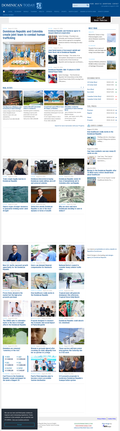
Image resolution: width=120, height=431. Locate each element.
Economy (18, 11)
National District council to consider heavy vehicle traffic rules (70, 267)
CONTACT (115, 4)
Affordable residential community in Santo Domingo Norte (74, 108)
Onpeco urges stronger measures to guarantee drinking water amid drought (15, 209)
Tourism (34, 11)
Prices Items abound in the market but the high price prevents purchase (13, 295)
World (26, 11)
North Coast (73, 11)
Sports (63, 11)
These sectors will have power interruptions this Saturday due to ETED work (70, 350)
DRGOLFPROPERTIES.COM (83, 428)
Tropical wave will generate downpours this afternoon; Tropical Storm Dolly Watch (69, 295)
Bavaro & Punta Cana (88, 11)
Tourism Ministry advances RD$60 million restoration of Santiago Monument (97, 64)
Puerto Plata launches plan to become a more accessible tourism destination (42, 378)
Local (10, 11)
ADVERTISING (107, 4)
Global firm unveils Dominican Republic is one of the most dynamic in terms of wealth (41, 209)
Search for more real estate (63, 126)
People (56, 11)
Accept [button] (19, 424)
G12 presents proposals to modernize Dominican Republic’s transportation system (71, 378)
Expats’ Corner (103, 11)
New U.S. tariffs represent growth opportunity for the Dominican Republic (15, 267)
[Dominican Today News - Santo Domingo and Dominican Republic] (21, 6)
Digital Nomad (8, 15)
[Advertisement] (43, 18)
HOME (92, 4)
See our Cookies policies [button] (20, 420)
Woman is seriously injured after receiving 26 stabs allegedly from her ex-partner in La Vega (43, 350)
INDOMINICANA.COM (83, 426)
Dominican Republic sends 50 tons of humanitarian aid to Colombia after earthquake (70, 181)
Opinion (49, 11)
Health (41, 11)
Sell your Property (78, 126)
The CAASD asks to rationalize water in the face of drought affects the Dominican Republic (14, 323)
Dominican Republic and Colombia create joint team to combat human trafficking (24, 35)
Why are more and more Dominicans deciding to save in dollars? (70, 209)
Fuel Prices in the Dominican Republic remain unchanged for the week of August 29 (14, 378)
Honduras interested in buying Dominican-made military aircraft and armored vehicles (43, 181)
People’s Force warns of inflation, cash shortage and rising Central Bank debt (97, 50)
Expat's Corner (36, 290)
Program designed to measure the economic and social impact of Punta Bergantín (43, 323)
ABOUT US (98, 4)
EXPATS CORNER (97, 126)
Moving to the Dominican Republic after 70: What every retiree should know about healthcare (101, 173)
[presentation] (81, 87)
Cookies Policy (112, 418)
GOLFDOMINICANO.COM (83, 423)
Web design (106, 423)
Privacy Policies (101, 418)
